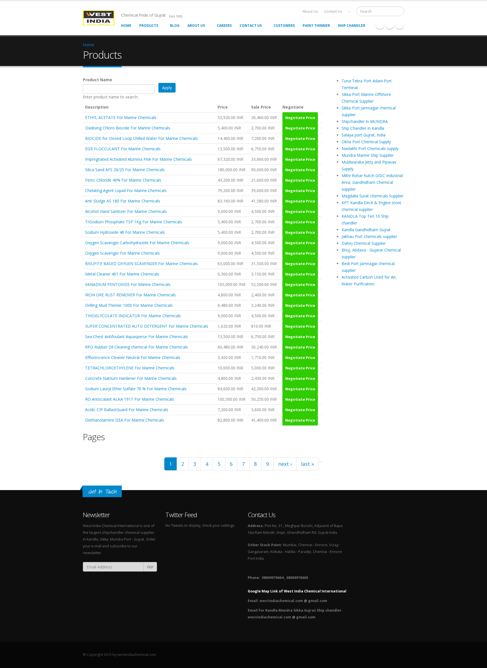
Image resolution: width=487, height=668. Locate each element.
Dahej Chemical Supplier (364, 243)
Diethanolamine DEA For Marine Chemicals (124, 420)
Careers (224, 25)
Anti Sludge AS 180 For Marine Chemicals (122, 201)
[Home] (102, 17)
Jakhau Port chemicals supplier (369, 236)
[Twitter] (390, 25)
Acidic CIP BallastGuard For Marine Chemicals (126, 409)
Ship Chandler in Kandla (363, 128)
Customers (284, 25)
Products (148, 25)
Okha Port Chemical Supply (366, 141)
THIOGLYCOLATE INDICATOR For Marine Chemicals (133, 315)
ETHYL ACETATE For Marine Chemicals (120, 117)
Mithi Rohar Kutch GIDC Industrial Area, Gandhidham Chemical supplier (372, 182)
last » (307, 463)
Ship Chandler (351, 25)
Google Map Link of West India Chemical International (297, 591)
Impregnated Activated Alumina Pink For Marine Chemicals (138, 159)
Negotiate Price (300, 117)
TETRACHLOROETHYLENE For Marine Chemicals (129, 368)
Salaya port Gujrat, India (364, 135)
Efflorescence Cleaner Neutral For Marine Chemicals (132, 357)
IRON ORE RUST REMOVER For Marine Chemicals (130, 294)
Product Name (97, 79)
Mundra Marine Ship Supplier (368, 155)
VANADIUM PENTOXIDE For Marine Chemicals (128, 284)
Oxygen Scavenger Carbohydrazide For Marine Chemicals (137, 242)
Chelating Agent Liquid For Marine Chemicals (126, 190)
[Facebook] (380, 25)
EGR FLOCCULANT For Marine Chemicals (123, 148)
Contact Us (333, 11)
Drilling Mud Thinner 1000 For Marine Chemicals (129, 305)
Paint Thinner (316, 25)
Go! (150, 566)
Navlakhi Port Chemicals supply (370, 148)
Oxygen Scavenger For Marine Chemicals (122, 253)
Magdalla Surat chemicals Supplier (373, 196)
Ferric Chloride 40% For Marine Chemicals (123, 180)
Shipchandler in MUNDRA (365, 121)
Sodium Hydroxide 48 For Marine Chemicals (125, 232)
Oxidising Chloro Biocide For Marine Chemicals (127, 128)
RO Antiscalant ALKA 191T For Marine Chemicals (129, 399)
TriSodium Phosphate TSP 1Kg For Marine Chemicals (133, 221)
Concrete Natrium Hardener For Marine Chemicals (131, 378)
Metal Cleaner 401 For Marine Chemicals (122, 274)
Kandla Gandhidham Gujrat (366, 229)
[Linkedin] (399, 25)
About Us (310, 11)
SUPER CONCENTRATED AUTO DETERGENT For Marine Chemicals (146, 326)
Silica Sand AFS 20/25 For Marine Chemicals (125, 169)
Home (126, 25)
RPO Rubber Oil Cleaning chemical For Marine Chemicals (136, 347)
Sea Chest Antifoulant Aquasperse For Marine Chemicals (136, 336)
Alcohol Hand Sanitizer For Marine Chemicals (126, 211)
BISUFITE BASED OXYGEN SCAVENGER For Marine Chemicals (141, 263)
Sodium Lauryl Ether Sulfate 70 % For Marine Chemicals (136, 388)
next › (285, 463)
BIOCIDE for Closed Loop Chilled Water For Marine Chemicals (141, 138)
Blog (175, 25)
